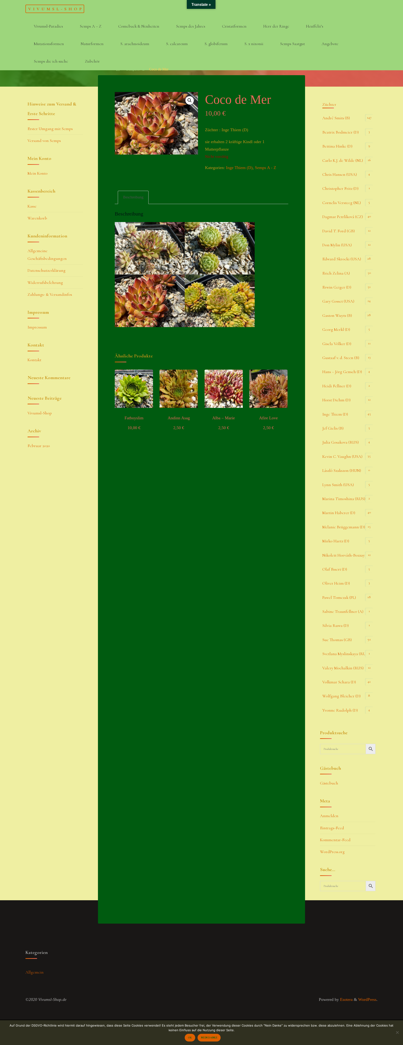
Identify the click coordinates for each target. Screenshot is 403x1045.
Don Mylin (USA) (337, 244)
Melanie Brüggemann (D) (343, 527)
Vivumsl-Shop (56, 8)
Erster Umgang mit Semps (50, 128)
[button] (189, 100)
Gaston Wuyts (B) (337, 315)
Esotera (346, 999)
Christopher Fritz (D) (340, 188)
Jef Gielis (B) (333, 428)
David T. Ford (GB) (338, 230)
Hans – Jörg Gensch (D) (342, 371)
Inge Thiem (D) (239, 167)
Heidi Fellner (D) (336, 385)
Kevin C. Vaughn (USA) (342, 456)
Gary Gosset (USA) (338, 301)
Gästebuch (329, 783)
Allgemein (34, 972)
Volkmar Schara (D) (339, 682)
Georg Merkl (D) (336, 329)
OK (190, 1037)
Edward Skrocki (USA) (341, 258)
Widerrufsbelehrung (45, 282)
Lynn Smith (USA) (338, 484)
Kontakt (34, 359)
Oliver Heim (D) (336, 583)
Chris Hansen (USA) (339, 174)
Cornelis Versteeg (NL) (341, 202)
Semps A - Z (135, 69)
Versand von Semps (44, 140)
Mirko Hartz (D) (335, 541)
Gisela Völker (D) (336, 343)
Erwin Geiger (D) (336, 287)
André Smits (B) (336, 117)
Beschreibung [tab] (133, 197)
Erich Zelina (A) (336, 273)
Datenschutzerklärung (47, 270)
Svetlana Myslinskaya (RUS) (345, 653)
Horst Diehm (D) (336, 399)
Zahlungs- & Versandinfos (50, 294)
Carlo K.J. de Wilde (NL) (342, 160)
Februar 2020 (39, 445)
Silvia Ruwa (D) (335, 625)
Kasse (32, 206)
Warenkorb (37, 218)
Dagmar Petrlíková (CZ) (342, 216)
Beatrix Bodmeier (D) (340, 132)
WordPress (367, 999)
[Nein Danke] (397, 1032)
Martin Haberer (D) (338, 512)
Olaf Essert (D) (334, 569)
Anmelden (329, 815)
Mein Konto (38, 173)
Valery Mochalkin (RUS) (343, 668)
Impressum (37, 327)
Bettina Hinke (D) (337, 146)
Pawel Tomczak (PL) (339, 597)
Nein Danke (209, 1037)
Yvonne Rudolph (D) (340, 710)
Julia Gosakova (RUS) (340, 442)
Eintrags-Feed (332, 827)
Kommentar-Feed (335, 839)
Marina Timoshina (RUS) (343, 498)
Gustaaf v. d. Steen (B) (340, 357)
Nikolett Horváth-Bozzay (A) (346, 555)
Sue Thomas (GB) (337, 639)
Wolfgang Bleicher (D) (341, 696)
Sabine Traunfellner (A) (342, 611)
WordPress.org (332, 851)
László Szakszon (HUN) (341, 470)
